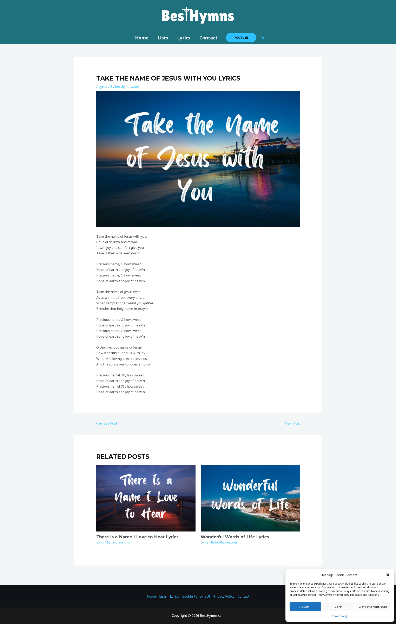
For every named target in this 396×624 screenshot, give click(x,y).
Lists (163, 37)
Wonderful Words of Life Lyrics (235, 536)
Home (141, 37)
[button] (388, 575)
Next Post (295, 423)
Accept (305, 606)
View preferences (373, 606)
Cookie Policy (340, 616)
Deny (338, 606)
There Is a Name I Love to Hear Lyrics (137, 536)
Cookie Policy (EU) (196, 596)
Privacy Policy (223, 596)
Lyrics (183, 37)
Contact (208, 37)
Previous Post (104, 423)
